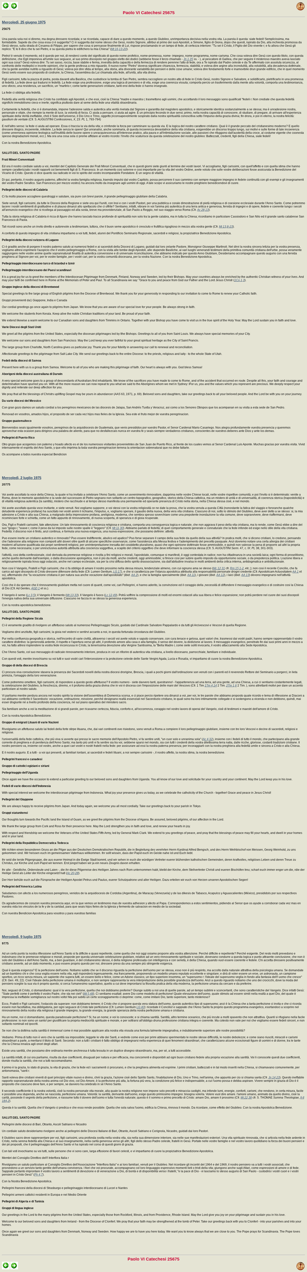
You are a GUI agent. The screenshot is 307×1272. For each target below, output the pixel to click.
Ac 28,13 (203, 210)
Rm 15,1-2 (237, 568)
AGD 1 (35, 588)
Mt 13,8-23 (226, 226)
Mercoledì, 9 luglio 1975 (21, 937)
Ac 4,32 (208, 739)
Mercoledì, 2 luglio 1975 (21, 478)
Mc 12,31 (219, 568)
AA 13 (245, 575)
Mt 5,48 (88, 993)
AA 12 (220, 575)
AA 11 (191, 575)
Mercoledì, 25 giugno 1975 (24, 22)
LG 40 (140, 1007)
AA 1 (295, 571)
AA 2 (134, 575)
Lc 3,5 (31, 595)
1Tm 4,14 (211, 685)
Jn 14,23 (274, 1077)
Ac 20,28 (72, 873)
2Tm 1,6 (231, 685)
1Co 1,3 (239, 280)
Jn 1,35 (188, 59)
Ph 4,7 (38, 1174)
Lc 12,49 (110, 595)
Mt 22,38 (246, 1097)
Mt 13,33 (72, 595)
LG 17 (117, 571)
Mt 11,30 (117, 528)
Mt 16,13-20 (119, 49)
